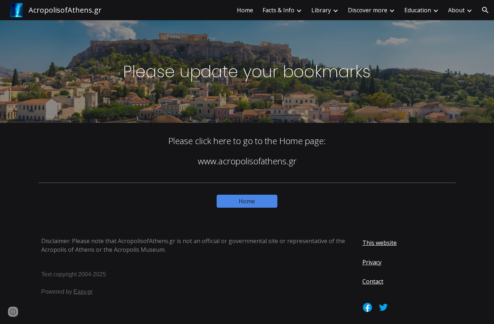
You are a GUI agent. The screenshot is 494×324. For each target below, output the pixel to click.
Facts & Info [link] (278, 10)
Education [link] (417, 10)
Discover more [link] (367, 10)
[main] (247, 71)
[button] (485, 10)
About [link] (456, 10)
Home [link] (245, 10)
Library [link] (321, 10)
